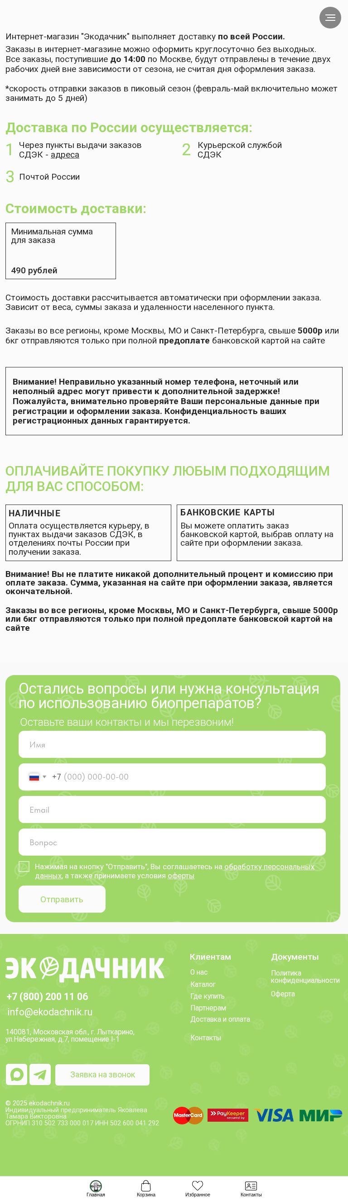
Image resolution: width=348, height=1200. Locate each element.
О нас (199, 972)
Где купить (207, 996)
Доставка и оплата (220, 1019)
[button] (102, 1075)
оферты (181, 875)
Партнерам (208, 1008)
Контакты (206, 1038)
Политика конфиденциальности (305, 977)
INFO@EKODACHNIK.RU (49, 1012)
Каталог (203, 985)
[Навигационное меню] (330, 17)
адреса (65, 154)
